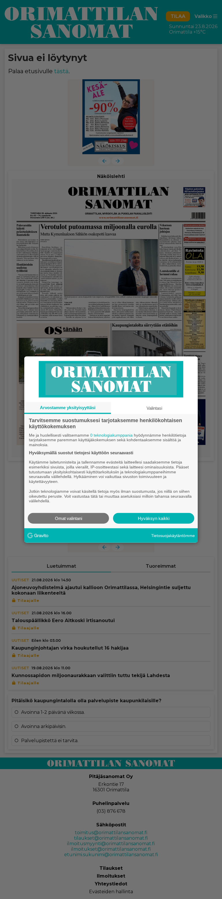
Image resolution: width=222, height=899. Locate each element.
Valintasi (154, 407)
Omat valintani (68, 518)
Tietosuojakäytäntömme (173, 535)
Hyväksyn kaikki (153, 518)
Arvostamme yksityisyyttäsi (67, 407)
